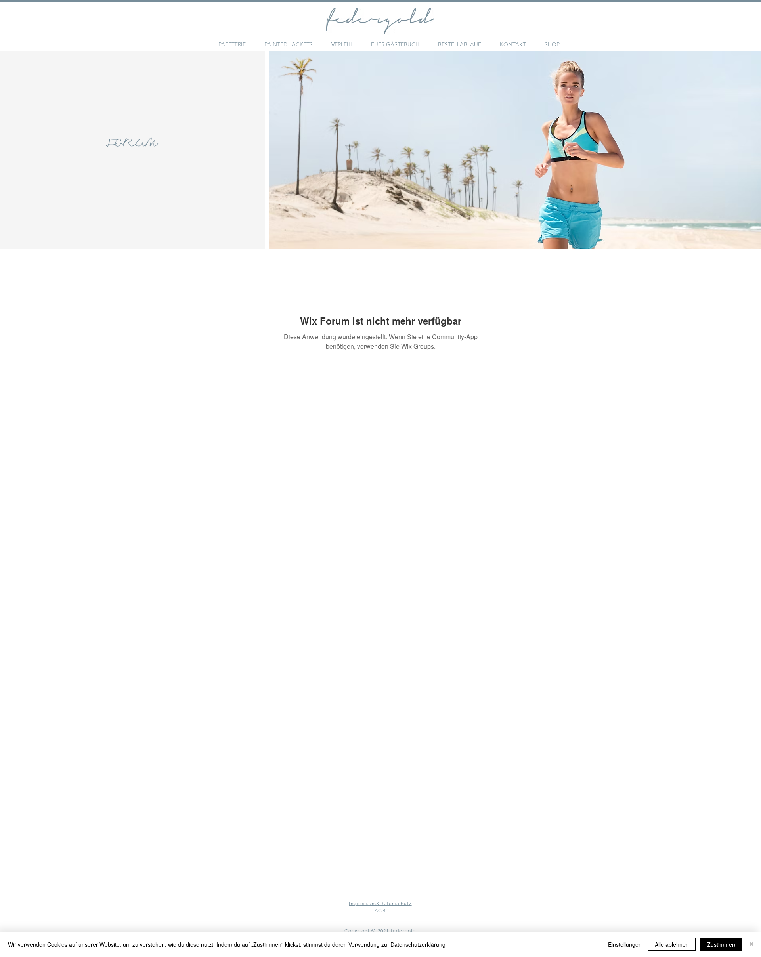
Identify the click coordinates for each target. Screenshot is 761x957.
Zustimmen (721, 944)
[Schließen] (751, 944)
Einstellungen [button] (625, 944)
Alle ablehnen (672, 944)
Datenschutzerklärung (418, 944)
